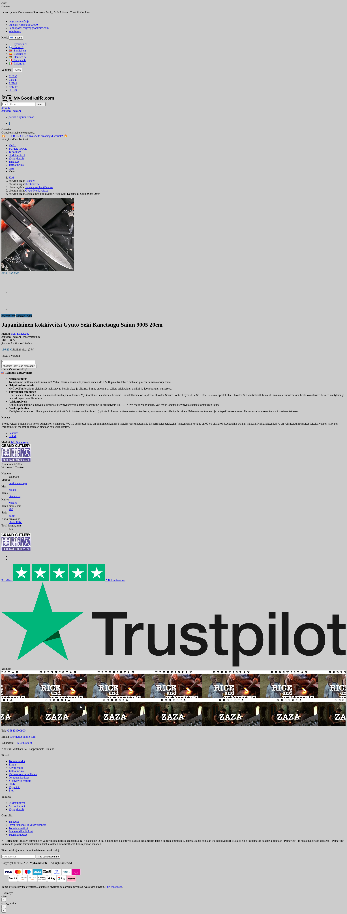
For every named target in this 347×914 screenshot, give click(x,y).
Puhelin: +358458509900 (23, 24)
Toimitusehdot (17, 761)
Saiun (12, 515)
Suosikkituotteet (18, 834)
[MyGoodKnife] (27, 100)
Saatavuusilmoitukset (21, 831)
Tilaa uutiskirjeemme (48, 856)
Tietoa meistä (16, 771)
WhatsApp (15, 31)
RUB (13, 83)
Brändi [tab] (12, 436)
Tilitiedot (14, 821)
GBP (12, 79)
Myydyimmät (16, 809)
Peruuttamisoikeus (19, 777)
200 (11, 509)
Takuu (12, 764)
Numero (6, 464)
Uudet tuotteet (17, 802)
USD (13, 90)
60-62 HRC (15, 522)
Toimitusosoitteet (18, 828)
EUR (13, 76)
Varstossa (6, 467)
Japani (12, 489)
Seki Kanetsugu (18, 483)
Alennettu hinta (17, 806)
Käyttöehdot (16, 767)
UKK (12, 784)
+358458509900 (16, 730)
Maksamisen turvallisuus (23, 774)
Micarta (13, 502)
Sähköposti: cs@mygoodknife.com (29, 27)
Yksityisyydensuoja (20, 780)
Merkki (5, 442)
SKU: (4, 340)
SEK (13, 86)
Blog (11, 790)
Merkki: (5, 333)
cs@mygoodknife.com (22, 736)
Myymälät (14, 787)
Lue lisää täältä (113, 886)
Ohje (19, 21)
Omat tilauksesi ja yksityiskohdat (27, 824)
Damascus (14, 496)
